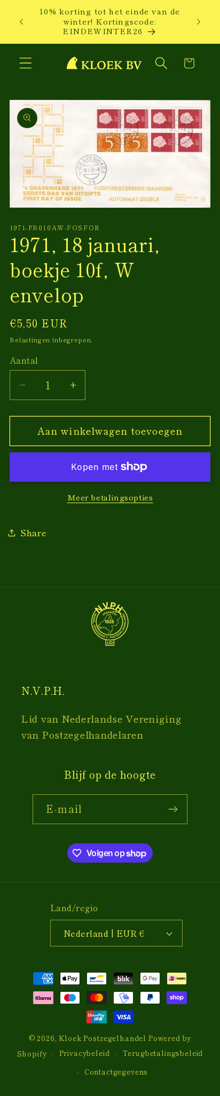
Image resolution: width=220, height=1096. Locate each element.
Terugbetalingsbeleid (162, 1053)
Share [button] (33, 532)
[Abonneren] (173, 809)
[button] (26, 63)
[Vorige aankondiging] (21, 21)
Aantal (24, 360)
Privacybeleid (84, 1053)
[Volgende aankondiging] (198, 21)
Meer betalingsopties (110, 497)
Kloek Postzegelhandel (102, 1038)
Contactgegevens (116, 1072)
